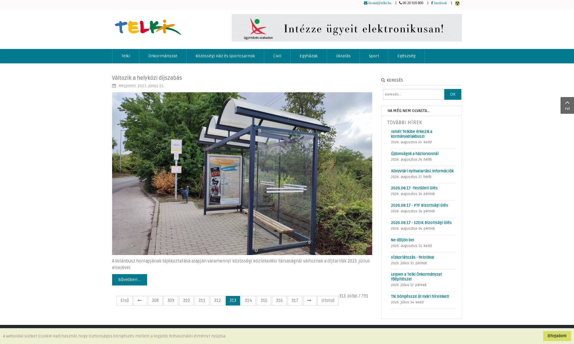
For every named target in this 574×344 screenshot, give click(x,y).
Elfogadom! (557, 336)
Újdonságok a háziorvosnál (415, 153)
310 (186, 300)
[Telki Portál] (148, 24)
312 (217, 300)
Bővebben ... (129, 279)
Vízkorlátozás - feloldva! (412, 257)
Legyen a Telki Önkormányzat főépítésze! (416, 277)
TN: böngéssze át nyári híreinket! (420, 296)
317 (294, 300)
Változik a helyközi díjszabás (147, 78)
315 (264, 300)
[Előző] (140, 300)
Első (124, 300)
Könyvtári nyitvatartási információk (422, 171)
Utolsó (328, 300)
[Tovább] (310, 300)
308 (155, 300)
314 (248, 300)
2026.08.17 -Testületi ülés (414, 188)
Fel (567, 109)
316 (279, 300)
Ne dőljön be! (402, 240)
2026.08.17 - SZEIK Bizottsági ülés (421, 222)
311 (202, 300)
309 (170, 300)
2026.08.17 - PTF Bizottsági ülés (419, 205)
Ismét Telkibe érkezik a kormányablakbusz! (411, 134)
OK (452, 94)
